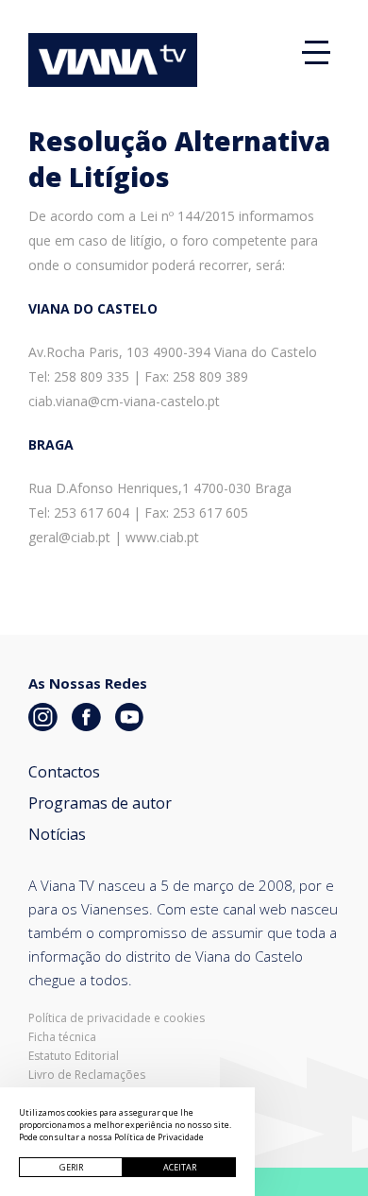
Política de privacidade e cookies (116, 1018)
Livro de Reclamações (86, 1075)
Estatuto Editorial (73, 1056)
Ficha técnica (62, 1037)
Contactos (64, 771)
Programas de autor (100, 803)
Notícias (57, 834)
